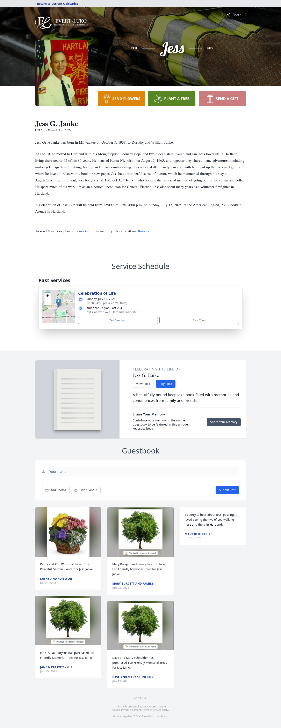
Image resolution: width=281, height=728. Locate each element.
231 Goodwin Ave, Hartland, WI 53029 (112, 312)
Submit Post (227, 490)
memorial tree (84, 230)
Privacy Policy (129, 710)
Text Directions (118, 320)
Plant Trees (199, 320)
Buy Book (165, 384)
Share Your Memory (223, 422)
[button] (58, 302)
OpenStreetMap (145, 716)
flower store (146, 230)
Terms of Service (151, 710)
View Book (143, 384)
